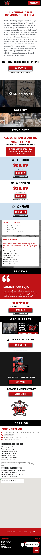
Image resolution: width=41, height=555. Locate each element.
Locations (5, 539)
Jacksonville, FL (6, 541)
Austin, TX (4, 544)
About (37, 539)
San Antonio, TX (6, 548)
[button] (20, 3)
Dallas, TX (4, 546)
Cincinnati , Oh (5, 543)
